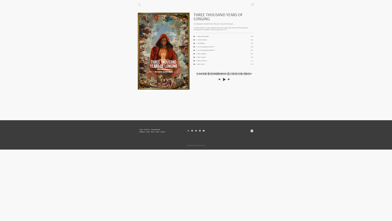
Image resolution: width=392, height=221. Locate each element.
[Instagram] (188, 130)
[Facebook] (192, 130)
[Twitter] (196, 130)
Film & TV (147, 129)
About (153, 132)
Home (141, 129)
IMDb (225, 29)
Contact (162, 132)
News (157, 132)
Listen (148, 132)
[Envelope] (203, 130)
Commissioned (155, 129)
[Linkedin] (200, 130)
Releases (142, 132)
